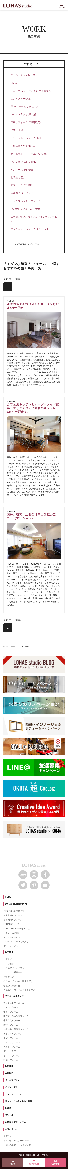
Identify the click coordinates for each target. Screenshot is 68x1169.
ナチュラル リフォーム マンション (30, 153)
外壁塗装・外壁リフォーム (16, 1029)
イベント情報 (11, 1087)
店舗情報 (9, 1066)
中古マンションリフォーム (16, 1016)
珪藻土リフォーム (11, 1042)
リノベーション (10, 1007)
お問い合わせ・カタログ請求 (17, 1145)
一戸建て (7, 959)
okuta (14, 83)
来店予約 (7, 1136)
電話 (12, 1162)
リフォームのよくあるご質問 (18, 1101)
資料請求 (34, 1162)
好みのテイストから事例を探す (18, 981)
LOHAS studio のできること (16, 928)
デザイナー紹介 (10, 946)
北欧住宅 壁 (17, 177)
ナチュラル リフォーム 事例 (26, 138)
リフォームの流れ (11, 933)
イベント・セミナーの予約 (16, 1140)
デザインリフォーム (12, 1051)
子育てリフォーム (11, 1056)
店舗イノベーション (22, 98)
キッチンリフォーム (12, 1034)
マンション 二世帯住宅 (23, 161)
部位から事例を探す (12, 985)
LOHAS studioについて (16, 904)
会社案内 (9, 1073)
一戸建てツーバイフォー (15, 968)
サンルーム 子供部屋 (22, 169)
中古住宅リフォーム (12, 1020)
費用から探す (9, 977)
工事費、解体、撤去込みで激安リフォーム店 (34, 219)
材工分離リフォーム (12, 915)
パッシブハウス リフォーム (26, 201)
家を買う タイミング (22, 193)
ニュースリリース (13, 1094)
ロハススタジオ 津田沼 (23, 114)
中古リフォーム (10, 1012)
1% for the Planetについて (15, 942)
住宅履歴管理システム (15, 1122)
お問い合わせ (11, 1129)
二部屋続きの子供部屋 (23, 145)
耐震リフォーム (10, 1025)
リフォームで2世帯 (21, 185)
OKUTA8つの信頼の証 (13, 911)
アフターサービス (11, 937)
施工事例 (9, 952)
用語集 (8, 1108)
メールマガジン (12, 1080)
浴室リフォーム (10, 1038)
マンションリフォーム (13, 1003)
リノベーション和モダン (24, 75)
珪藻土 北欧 (17, 130)
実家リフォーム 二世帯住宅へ (27, 122)
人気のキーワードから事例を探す (19, 990)
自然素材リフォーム (12, 920)
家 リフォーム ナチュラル (25, 106)
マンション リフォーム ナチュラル (30, 229)
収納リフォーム (10, 1060)
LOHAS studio (18, 6)
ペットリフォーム (11, 1047)
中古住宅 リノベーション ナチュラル (31, 90)
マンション (8, 963)
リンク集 (9, 1115)
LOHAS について (11, 924)
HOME (8, 897)
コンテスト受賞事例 (12, 972)
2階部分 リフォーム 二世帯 (25, 209)
